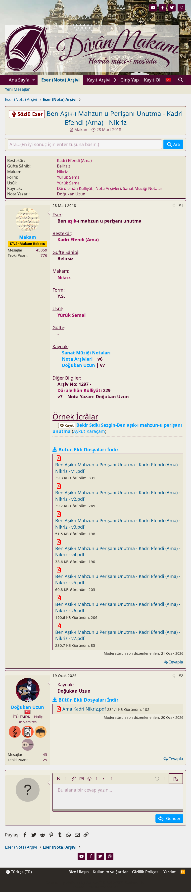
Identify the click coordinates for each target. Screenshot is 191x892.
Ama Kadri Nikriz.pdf (84, 709)
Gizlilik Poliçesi (145, 872)
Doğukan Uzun (27, 707)
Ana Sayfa (19, 80)
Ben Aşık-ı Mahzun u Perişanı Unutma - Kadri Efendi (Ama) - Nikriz (115, 118)
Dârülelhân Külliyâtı (75, 188)
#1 (181, 205)
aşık (71, 221)
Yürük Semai (69, 177)
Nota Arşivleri (108, 188)
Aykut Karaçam (89, 431)
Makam (81, 129)
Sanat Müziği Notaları (143, 188)
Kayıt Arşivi (98, 80)
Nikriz (62, 171)
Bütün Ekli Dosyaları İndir (88, 449)
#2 (181, 675)
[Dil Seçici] (168, 80)
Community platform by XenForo (95, 882)
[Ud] (28, 745)
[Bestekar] (15, 732)
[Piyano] (41, 732)
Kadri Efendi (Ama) (74, 160)
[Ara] (180, 80)
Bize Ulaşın (78, 872)
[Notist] (28, 732)
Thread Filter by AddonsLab (96, 887)
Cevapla (175, 662)
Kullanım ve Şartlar (110, 872)
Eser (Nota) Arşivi (60, 80)
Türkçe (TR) (21, 872)
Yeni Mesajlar (17, 89)
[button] (34, 80)
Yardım (170, 872)
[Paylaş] (173, 205)
